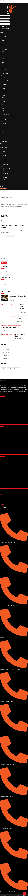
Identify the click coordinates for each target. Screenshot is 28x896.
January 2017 (6, 358)
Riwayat (5, 123)
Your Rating (4, 236)
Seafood (16, 369)
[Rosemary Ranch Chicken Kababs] (10, 305)
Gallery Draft (3, 142)
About (1, 497)
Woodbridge (6, 151)
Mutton (5, 287)
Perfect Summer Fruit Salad (21, 318)
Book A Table (4, 147)
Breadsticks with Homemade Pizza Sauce (17, 297)
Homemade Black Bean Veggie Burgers (10, 327)
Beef (4, 282)
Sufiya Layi (4, 50)
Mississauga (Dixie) (5, 169)
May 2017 (5, 352)
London (5, 155)
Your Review (4, 238)
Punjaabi (2, 1)
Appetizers (6, 55)
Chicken (5, 284)
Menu (1, 32)
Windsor (5, 164)
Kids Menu (3, 96)
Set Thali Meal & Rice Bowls (3, 106)
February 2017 (6, 355)
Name (3, 255)
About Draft (5, 28)
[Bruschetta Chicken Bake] (8, 334)
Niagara (5, 173)
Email (3, 258)
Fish (4, 369)
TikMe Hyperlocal (23, 895)
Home (1, 494)
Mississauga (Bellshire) (5, 160)
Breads (5, 92)
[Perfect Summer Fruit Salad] (9, 317)
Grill (10, 369)
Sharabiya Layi (5, 128)
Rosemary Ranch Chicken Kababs (22, 307)
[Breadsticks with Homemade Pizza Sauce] (5, 298)
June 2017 (5, 349)
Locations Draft (4, 185)
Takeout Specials (4, 44)
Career (1, 499)
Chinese (5, 80)
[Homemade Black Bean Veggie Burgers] (11, 326)
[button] (5, 20)
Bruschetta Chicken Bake (20, 335)
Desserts (6, 114)
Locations (2, 504)
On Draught (3, 118)
